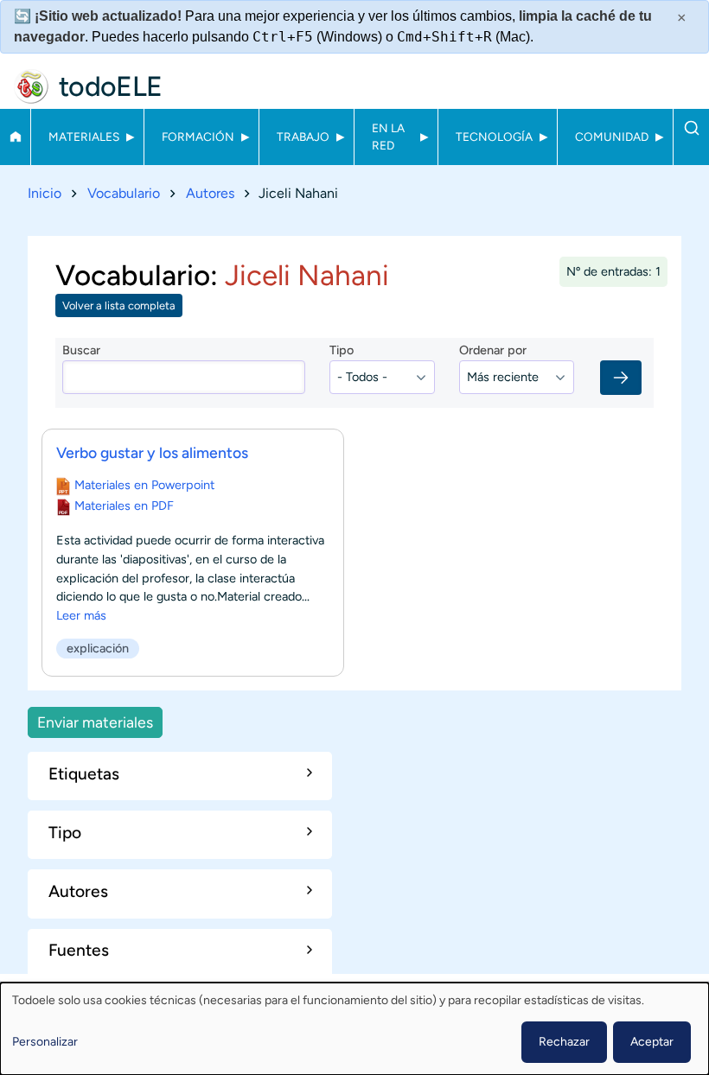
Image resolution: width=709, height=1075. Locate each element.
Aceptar (652, 1041)
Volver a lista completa (119, 305)
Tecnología (494, 136)
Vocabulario (123, 193)
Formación (198, 136)
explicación (98, 648)
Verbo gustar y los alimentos (152, 452)
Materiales (83, 136)
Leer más (81, 615)
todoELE (111, 86)
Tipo (341, 350)
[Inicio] (31, 86)
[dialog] (354, 1029)
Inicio (15, 136)
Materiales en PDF (124, 505)
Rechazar (564, 1041)
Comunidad (611, 136)
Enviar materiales (95, 722)
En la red (388, 136)
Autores (210, 193)
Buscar (691, 128)
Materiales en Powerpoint (144, 485)
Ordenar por (493, 350)
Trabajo (303, 136)
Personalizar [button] (45, 1041)
